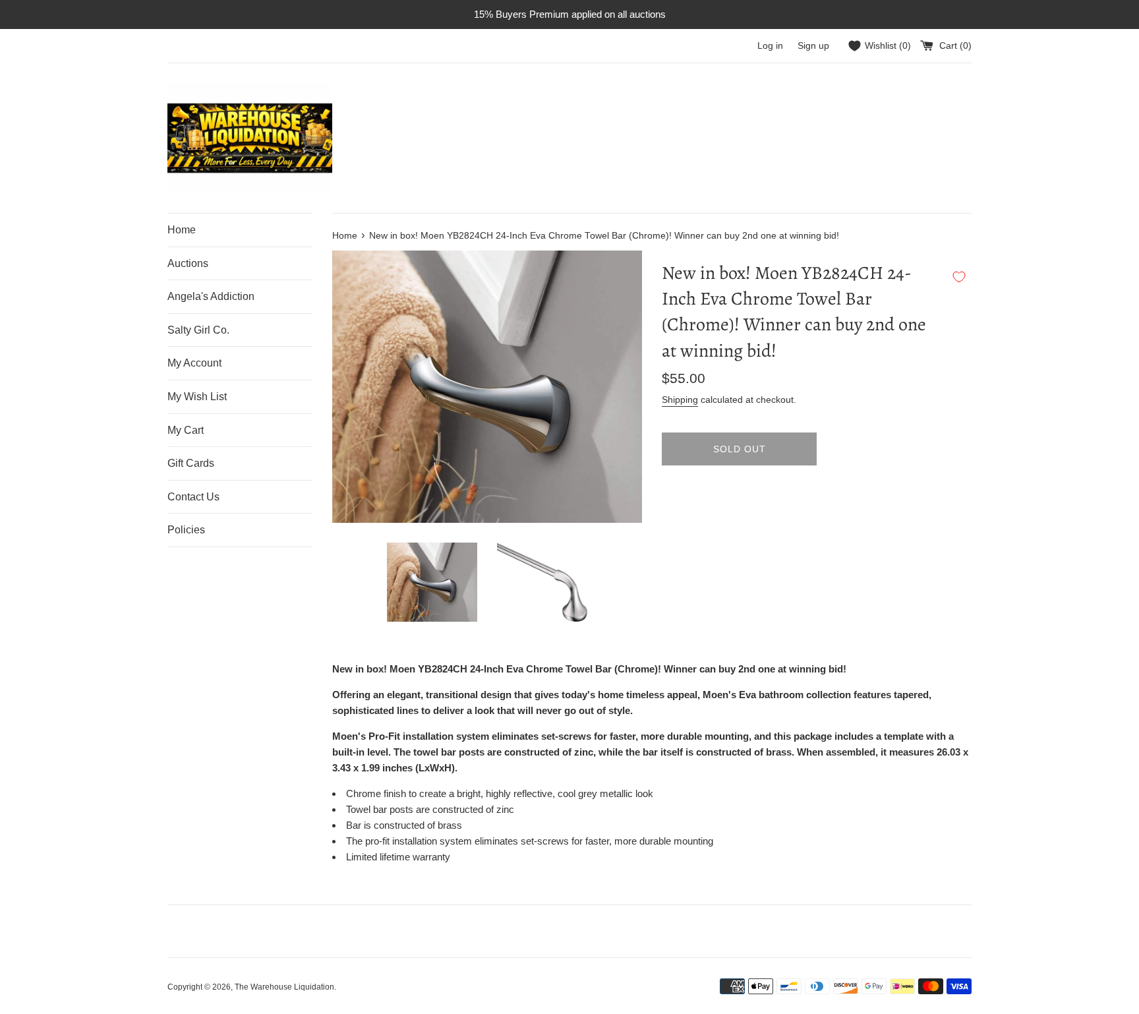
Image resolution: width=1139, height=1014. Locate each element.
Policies (186, 529)
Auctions (187, 263)
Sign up (813, 46)
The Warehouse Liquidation (284, 987)
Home (181, 229)
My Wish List (197, 396)
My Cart (185, 430)
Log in (770, 46)
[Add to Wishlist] (959, 276)
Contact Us (193, 496)
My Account (194, 363)
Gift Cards (190, 463)
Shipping (680, 399)
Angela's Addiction (210, 296)
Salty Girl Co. (198, 330)
